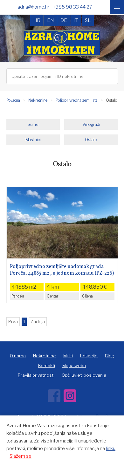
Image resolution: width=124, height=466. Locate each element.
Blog (109, 355)
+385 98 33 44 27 (72, 7)
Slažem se (20, 456)
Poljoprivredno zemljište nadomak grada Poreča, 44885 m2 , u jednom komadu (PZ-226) (62, 270)
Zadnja (38, 321)
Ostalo (91, 139)
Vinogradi (91, 124)
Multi (68, 355)
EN (50, 20)
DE (63, 20)
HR (36, 20)
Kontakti (46, 365)
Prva (13, 321)
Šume (33, 124)
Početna (13, 100)
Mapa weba (74, 365)
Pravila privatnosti (36, 375)
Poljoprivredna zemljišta (77, 100)
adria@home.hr (33, 7)
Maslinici (33, 139)
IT (76, 20)
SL (88, 20)
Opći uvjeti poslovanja (84, 375)
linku (110, 448)
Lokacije (89, 355)
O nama (18, 355)
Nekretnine (37, 100)
